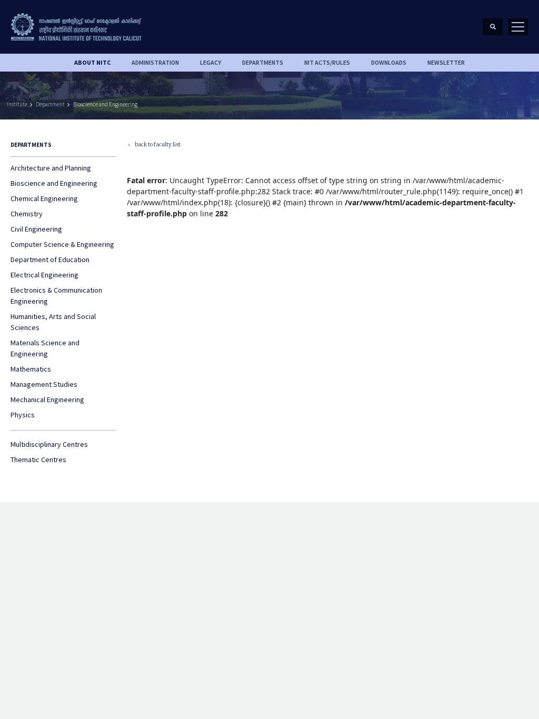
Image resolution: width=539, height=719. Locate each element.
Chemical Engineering (44, 198)
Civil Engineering (36, 229)
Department (50, 104)
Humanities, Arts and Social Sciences (53, 322)
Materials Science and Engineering (45, 348)
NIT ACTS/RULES (327, 62)
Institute (17, 104)
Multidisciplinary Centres (49, 444)
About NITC (92, 62)
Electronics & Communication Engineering (56, 295)
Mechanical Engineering (47, 399)
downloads (388, 62)
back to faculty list (154, 145)
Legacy (210, 62)
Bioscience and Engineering (105, 104)
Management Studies (44, 384)
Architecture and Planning (51, 168)
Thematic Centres (38, 459)
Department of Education (50, 259)
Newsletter (446, 62)
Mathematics (31, 369)
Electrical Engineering (44, 274)
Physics (23, 415)
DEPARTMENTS (262, 62)
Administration (155, 62)
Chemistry (27, 213)
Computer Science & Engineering (62, 244)
